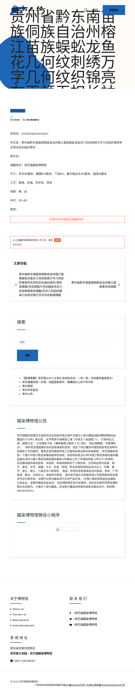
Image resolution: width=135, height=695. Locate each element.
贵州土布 (27, 394)
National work (21, 620)
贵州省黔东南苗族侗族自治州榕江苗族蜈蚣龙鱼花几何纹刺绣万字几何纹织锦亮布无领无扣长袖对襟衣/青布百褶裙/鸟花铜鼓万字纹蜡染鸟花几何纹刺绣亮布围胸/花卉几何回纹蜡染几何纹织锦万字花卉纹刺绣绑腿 (41, 284)
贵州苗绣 (27, 386)
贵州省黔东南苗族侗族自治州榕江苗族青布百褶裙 (93, 285)
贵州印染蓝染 (30, 390)
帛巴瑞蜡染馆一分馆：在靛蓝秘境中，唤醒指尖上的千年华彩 (57, 382)
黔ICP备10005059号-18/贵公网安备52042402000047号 (94, 684)
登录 (57, 240)
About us (18, 609)
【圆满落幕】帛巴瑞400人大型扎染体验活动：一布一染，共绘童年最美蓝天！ (68, 378)
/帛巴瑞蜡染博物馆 (85, 613)
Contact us (19, 614)
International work (23, 625)
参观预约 (114, 10)
